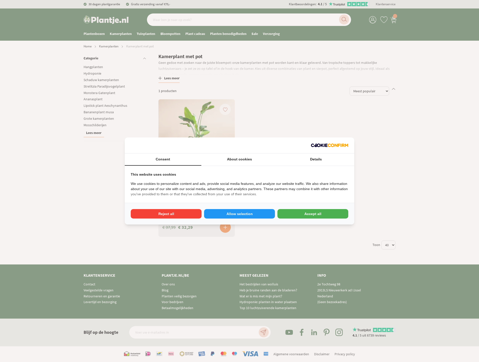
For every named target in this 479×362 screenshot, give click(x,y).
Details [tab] (316, 159)
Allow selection (240, 214)
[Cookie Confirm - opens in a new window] (329, 145)
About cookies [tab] (239, 159)
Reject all (166, 214)
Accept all (312, 214)
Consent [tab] (163, 159)
